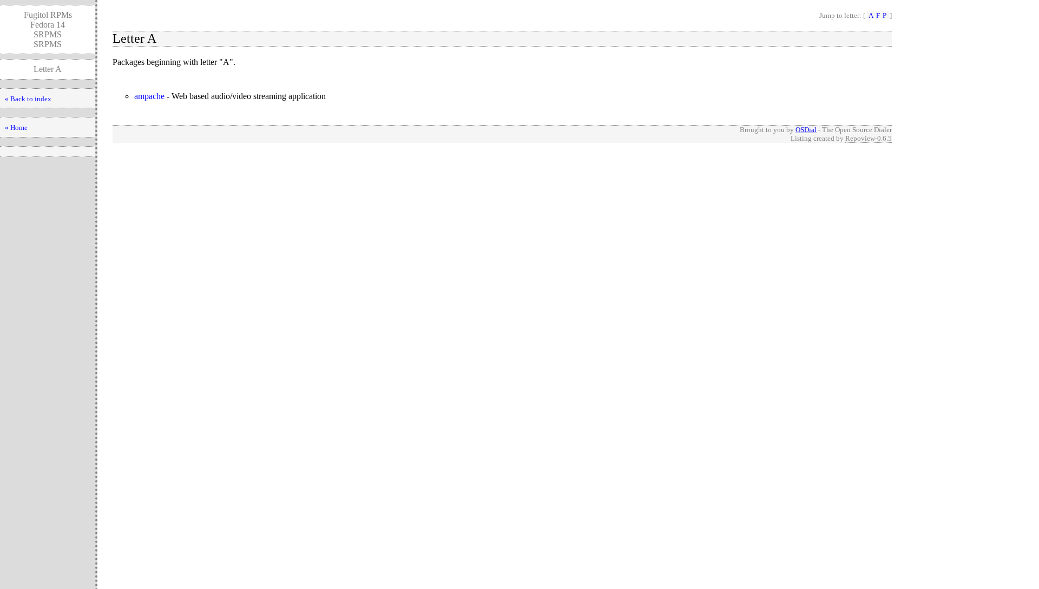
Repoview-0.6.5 (868, 138)
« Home (16, 127)
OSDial (806, 130)
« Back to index (28, 99)
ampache (149, 96)
